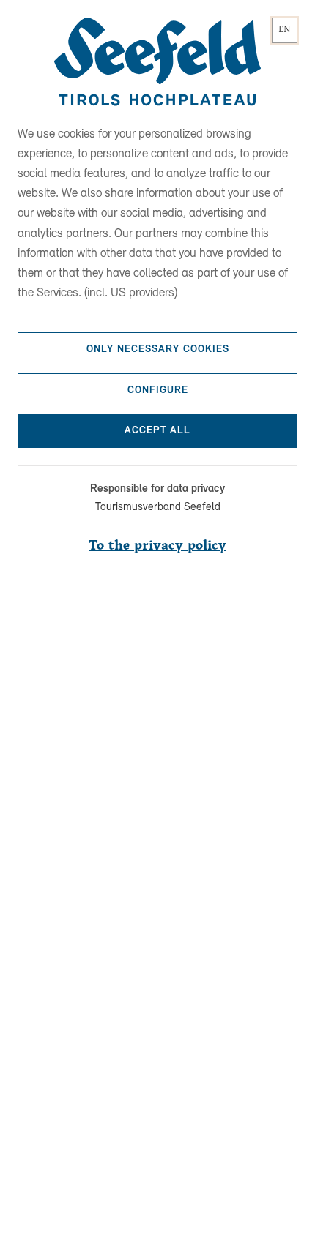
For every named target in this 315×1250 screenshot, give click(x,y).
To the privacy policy (157, 546)
